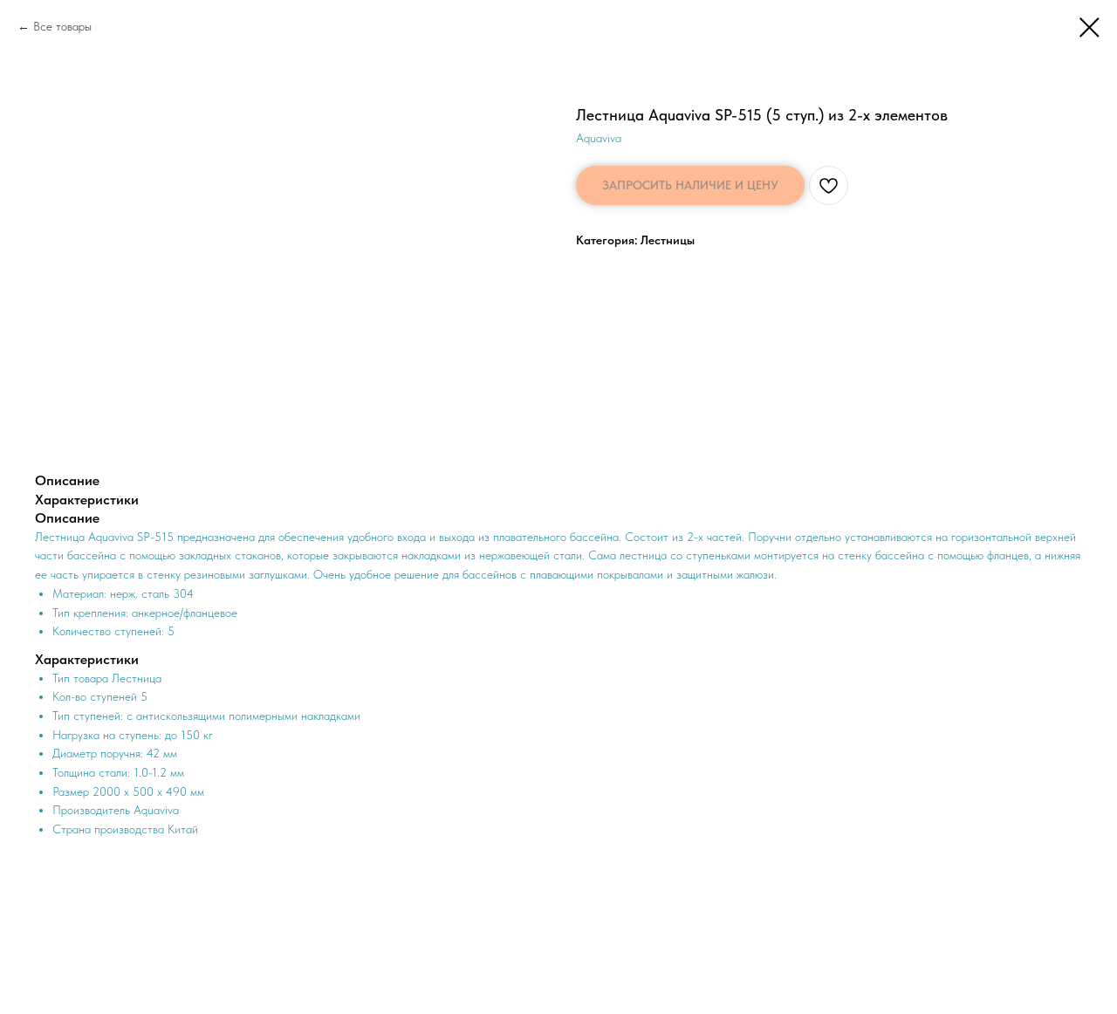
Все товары (62, 26)
